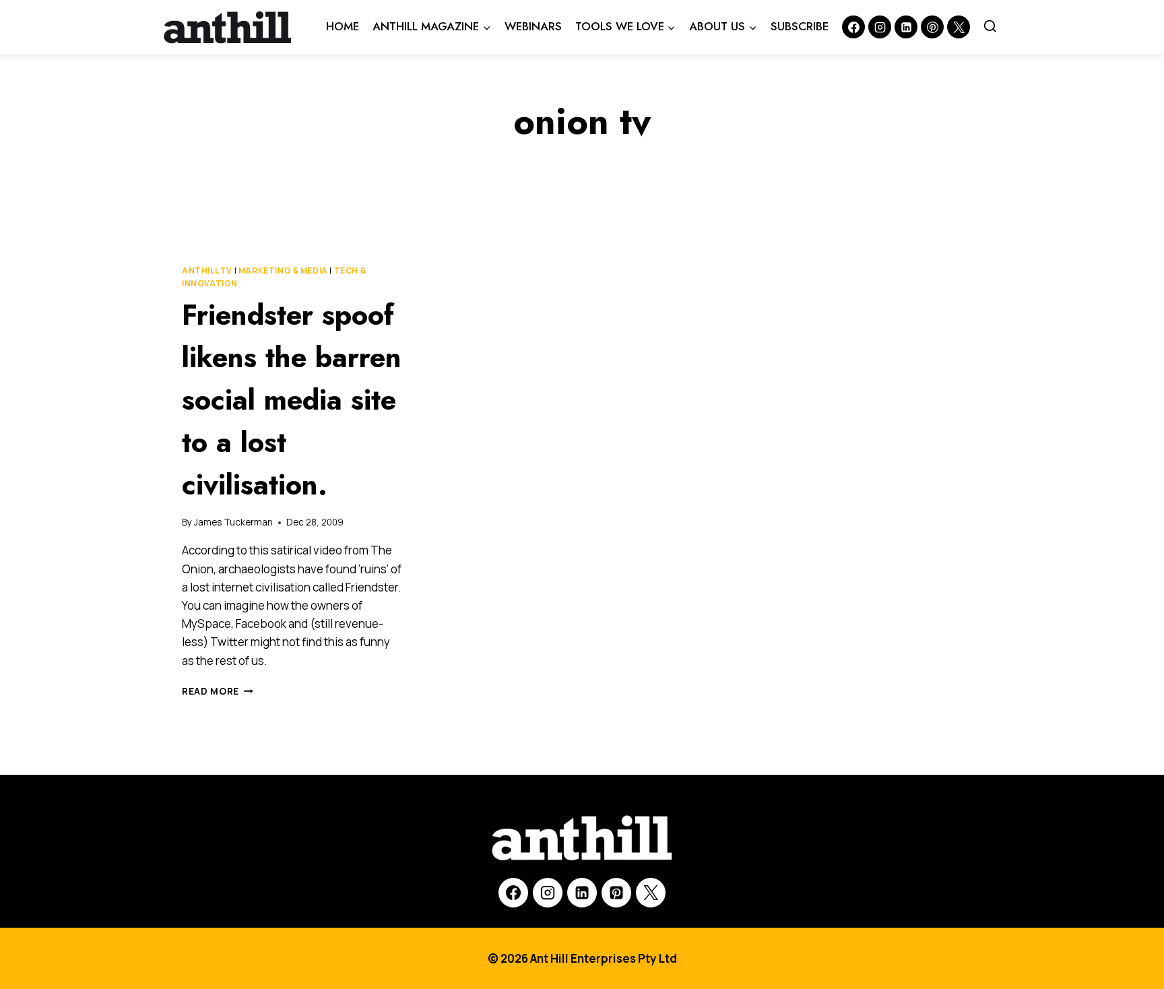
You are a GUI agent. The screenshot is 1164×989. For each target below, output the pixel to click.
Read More (217, 691)
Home (342, 26)
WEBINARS (533, 26)
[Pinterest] (932, 26)
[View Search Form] (990, 26)
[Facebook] (853, 26)
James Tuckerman (233, 522)
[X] (651, 892)
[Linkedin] (906, 26)
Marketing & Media (283, 270)
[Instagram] (879, 26)
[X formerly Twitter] (958, 26)
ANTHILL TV (207, 270)
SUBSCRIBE (800, 26)
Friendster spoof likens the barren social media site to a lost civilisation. (291, 399)
